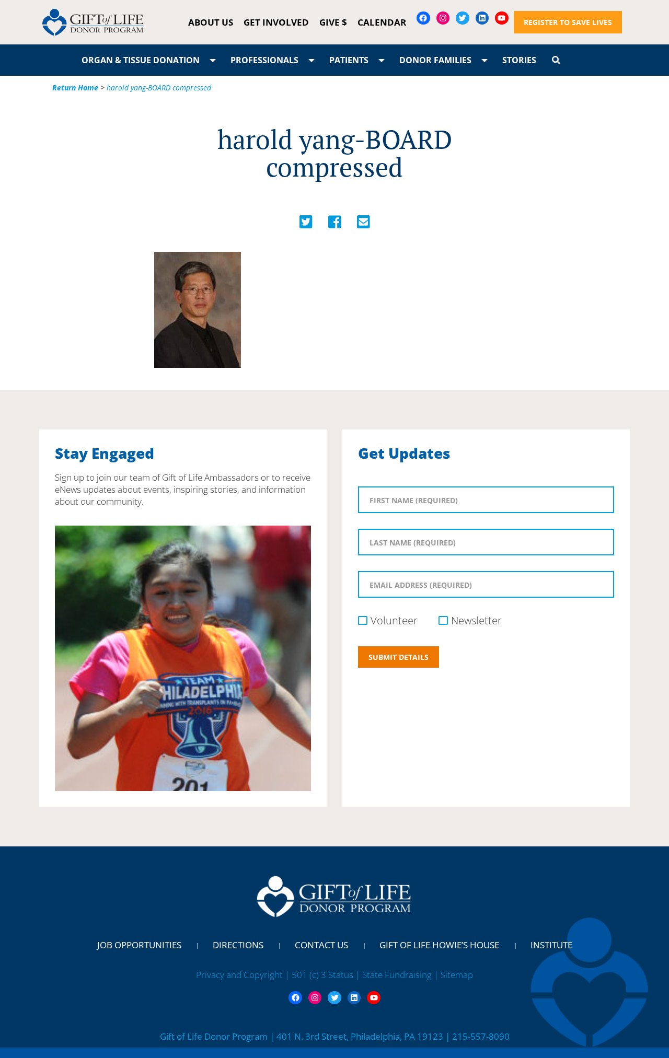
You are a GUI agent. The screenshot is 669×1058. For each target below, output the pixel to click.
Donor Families (435, 60)
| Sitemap (453, 975)
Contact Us (321, 945)
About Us (210, 22)
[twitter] (306, 224)
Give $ (333, 22)
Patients (348, 60)
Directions (238, 945)
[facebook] (335, 224)
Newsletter (476, 620)
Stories (519, 60)
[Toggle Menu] (212, 60)
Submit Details (398, 657)
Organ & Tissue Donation (141, 60)
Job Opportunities (139, 945)
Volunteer (394, 620)
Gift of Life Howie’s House (439, 945)
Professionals (264, 60)
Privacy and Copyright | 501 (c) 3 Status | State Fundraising (315, 975)
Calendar (381, 22)
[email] (363, 224)
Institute (551, 945)
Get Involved (276, 22)
